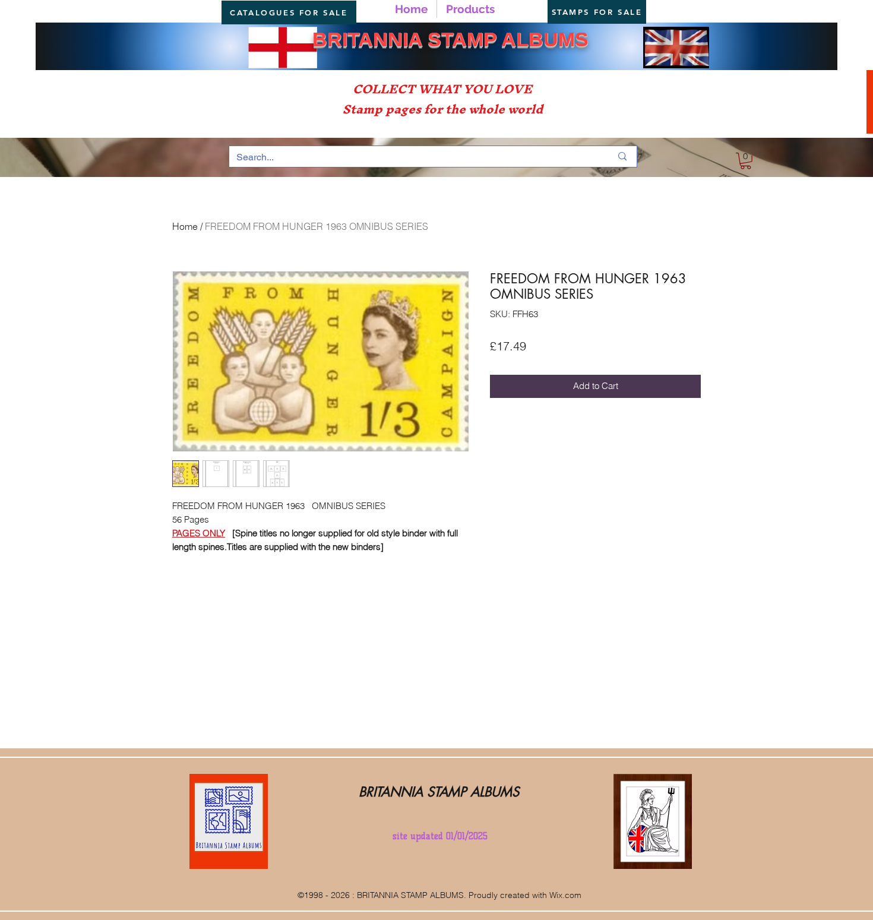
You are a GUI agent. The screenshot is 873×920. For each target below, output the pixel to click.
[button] (745, 161)
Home (185, 226)
